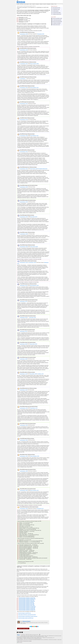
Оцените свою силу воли (56, 24)
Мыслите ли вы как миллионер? (57, 21)
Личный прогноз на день (56, 9)
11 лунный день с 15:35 (24, 425)
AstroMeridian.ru (23, 634)
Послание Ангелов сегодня (57, 12)
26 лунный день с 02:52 (24, 216)
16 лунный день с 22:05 (24, 508)
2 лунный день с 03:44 (23, 285)
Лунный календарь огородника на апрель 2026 (27, 601)
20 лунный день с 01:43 (24, 119)
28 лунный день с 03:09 (24, 246)
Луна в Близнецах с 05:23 (34, 285)
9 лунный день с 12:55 (23, 389)
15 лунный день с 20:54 (24, 490)
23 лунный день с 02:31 (24, 168)
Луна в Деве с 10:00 (33, 373)
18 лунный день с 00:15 (24, 87)
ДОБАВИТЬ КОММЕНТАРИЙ (23, 628)
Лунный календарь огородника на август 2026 (27, 605)
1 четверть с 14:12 (40, 373)
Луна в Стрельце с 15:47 (34, 490)
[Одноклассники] (32, 626)
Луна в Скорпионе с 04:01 (34, 456)
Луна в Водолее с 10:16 (34, 135)
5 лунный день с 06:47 (23, 331)
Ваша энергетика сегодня (56, 7)
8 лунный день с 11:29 (23, 373)
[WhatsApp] (35, 626)
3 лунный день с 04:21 (23, 301)
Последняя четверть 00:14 (42, 168)
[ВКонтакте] (31, 626)
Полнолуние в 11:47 (40, 508)
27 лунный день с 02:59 (24, 233)
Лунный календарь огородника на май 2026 (26, 602)
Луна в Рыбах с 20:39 (34, 168)
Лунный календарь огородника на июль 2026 (26, 604)
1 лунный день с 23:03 (32, 262)
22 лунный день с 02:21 (24, 151)
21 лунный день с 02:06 (24, 135)
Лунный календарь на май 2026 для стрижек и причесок (27, 616)
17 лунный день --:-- (23, 78)
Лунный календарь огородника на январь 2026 (27, 597)
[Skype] (37, 626)
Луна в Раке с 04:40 (32, 317)
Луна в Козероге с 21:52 (34, 87)
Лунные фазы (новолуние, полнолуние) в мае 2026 (27, 614)
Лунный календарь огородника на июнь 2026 (26, 603)
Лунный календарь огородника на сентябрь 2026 (27, 606)
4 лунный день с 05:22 (23, 317)
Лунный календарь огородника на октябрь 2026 (27, 607)
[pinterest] (19, 632)
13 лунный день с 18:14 (24, 456)
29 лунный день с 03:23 (24, 262)
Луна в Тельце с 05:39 (34, 246)
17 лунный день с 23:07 (24, 63)
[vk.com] (17, 632)
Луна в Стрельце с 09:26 (34, 63)
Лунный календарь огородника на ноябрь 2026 (27, 608)
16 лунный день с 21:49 (24, 49)
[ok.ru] (20, 632)
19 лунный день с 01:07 (24, 103)
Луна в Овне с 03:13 (33, 216)
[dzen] (22, 632)
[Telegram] (34, 626)
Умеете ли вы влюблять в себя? (57, 18)
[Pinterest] (36, 626)
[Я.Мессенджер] (30, 626)
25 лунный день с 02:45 (24, 201)
